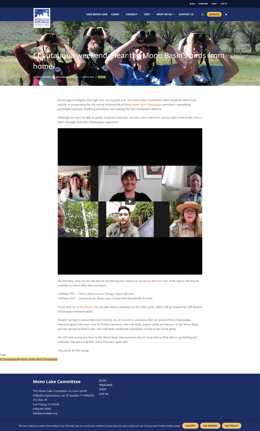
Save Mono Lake (96, 14)
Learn (115, 14)
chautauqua (9, 359)
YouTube (162, 281)
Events (102, 77)
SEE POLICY (231, 425)
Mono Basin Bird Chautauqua (143, 104)
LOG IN (223, 3)
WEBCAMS (203, 3)
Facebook (145, 281)
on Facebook (84, 307)
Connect (131, 14)
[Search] (202, 14)
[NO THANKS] (256, 425)
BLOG (192, 3)
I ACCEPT (190, 425)
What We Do (164, 14)
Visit (147, 14)
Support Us (186, 14)
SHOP (214, 3)
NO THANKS (210, 425)
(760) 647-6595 (42, 409)
